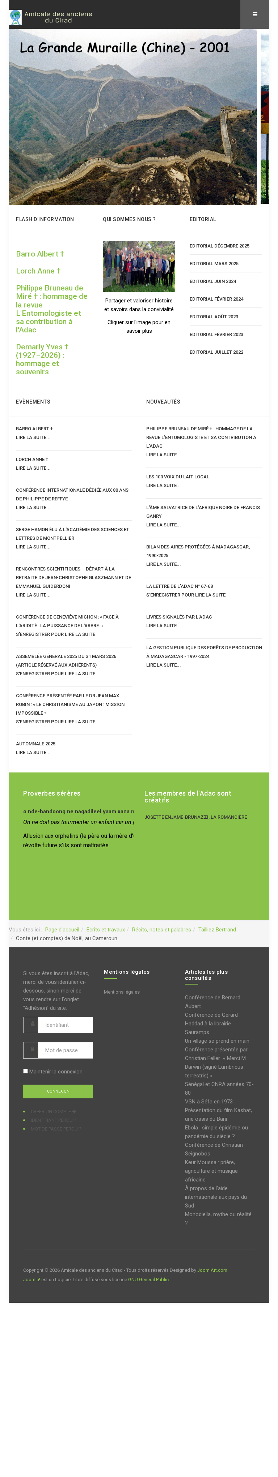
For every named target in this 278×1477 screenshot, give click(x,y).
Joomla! (31, 1279)
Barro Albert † (40, 254)
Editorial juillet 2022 (216, 352)
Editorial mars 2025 (214, 263)
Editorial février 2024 (216, 299)
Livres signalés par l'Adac (179, 617)
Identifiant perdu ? (53, 1120)
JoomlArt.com (212, 1270)
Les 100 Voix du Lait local (177, 476)
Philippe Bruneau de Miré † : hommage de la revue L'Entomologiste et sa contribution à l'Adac (52, 309)
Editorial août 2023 (214, 316)
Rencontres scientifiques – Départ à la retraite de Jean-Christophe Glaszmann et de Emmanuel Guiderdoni (73, 577)
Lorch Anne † (38, 271)
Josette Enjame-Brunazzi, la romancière (195, 817)
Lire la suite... (33, 437)
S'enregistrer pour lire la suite (55, 634)
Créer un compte (51, 1111)
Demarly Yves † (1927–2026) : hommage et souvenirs (42, 359)
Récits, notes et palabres (161, 929)
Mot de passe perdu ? (56, 1129)
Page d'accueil (62, 929)
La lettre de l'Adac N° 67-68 (180, 586)
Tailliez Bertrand (217, 929)
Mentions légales (122, 992)
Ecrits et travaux (106, 929)
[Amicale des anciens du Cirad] (54, 17)
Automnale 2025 (35, 743)
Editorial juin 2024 (213, 281)
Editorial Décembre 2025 (219, 246)
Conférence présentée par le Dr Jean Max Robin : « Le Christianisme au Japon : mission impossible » (70, 704)
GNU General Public (148, 1279)
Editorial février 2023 (216, 334)
